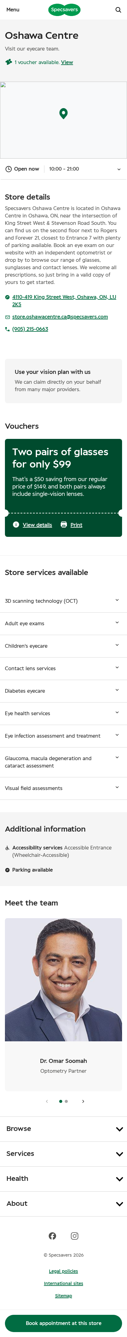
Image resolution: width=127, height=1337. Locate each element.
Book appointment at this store (63, 1323)
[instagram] (74, 1235)
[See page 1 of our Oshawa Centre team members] (82, 1101)
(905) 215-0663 (30, 329)
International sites (63, 1284)
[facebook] (52, 1235)
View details (37, 525)
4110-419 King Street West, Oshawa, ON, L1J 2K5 (64, 301)
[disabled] (45, 1101)
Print (76, 525)
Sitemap (63, 1296)
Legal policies (63, 1271)
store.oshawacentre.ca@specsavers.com (60, 316)
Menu (12, 9)
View (67, 62)
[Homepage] (64, 9)
